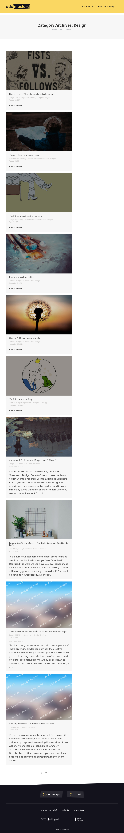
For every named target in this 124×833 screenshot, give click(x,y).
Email (70, 408)
